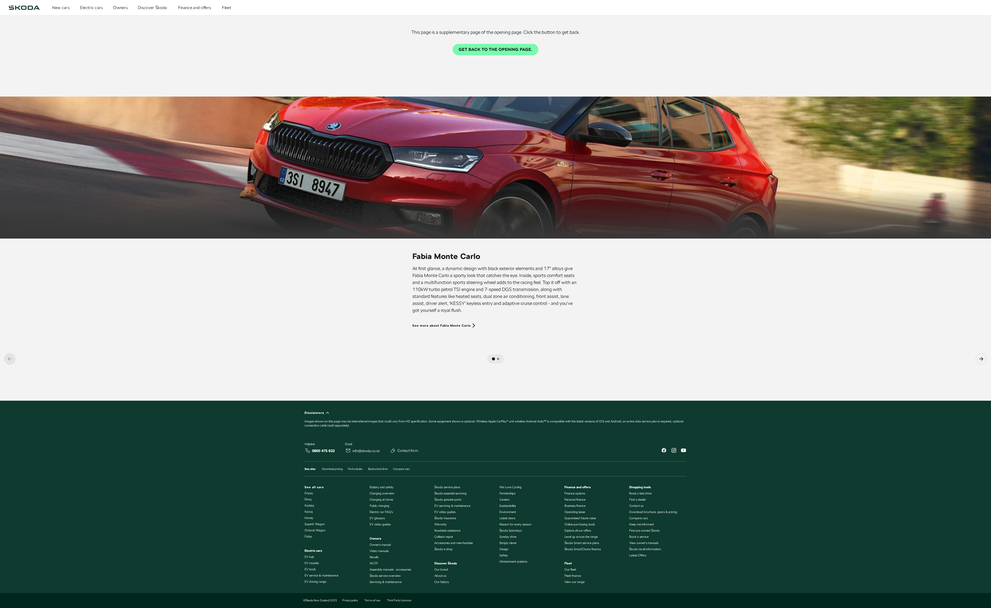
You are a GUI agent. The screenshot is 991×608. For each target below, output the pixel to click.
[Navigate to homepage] (24, 8)
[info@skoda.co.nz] (348, 450)
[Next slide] (981, 359)
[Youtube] (683, 451)
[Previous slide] (9, 359)
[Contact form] (393, 450)
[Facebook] (663, 451)
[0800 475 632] (308, 450)
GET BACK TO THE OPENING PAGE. (495, 49)
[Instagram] (673, 451)
